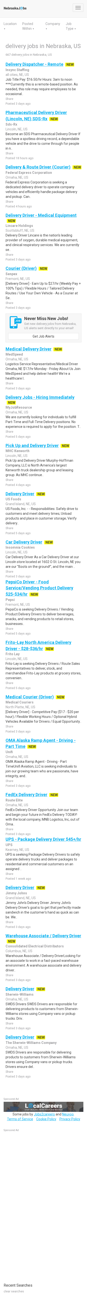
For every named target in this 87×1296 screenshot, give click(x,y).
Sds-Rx (11, 124)
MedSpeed (14, 354)
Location (10, 24)
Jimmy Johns (16, 893)
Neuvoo (68, 1114)
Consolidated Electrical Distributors (35, 946)
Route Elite (14, 800)
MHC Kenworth (17, 451)
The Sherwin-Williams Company (31, 1043)
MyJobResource (19, 407)
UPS (9, 845)
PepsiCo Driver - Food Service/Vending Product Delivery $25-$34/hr (39, 588)
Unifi (9, 752)
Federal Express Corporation (29, 173)
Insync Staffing (17, 70)
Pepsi (10, 600)
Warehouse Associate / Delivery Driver (43, 935)
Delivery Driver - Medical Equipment (41, 215)
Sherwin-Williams (20, 994)
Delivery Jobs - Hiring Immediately (40, 397)
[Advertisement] (40, 1205)
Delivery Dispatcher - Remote (34, 64)
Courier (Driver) (21, 268)
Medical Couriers (20, 702)
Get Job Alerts (43, 336)
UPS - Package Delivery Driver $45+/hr (43, 839)
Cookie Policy (46, 1119)
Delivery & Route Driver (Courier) (38, 167)
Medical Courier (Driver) (30, 696)
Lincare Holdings (19, 226)
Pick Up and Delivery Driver (32, 445)
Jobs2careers (44, 1114)
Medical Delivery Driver (28, 348)
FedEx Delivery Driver (26, 794)
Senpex (11, 274)
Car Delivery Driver (24, 542)
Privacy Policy (69, 1119)
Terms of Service (20, 1119)
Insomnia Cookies (20, 547)
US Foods (13, 499)
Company (52, 24)
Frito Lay (13, 654)
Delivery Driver (20, 493)
